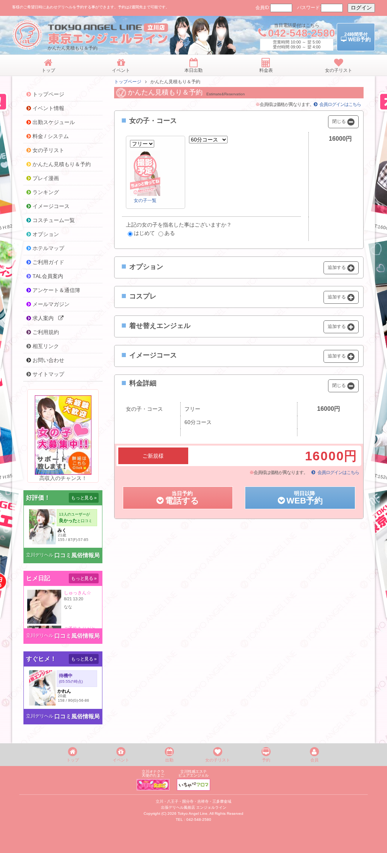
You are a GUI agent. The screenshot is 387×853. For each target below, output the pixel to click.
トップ (73, 760)
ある (169, 233)
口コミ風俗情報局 (77, 555)
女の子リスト (217, 760)
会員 (314, 760)
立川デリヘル (39, 555)
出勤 (169, 760)
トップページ (127, 81)
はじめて (144, 233)
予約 (266, 760)
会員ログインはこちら (340, 104)
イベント (121, 760)
